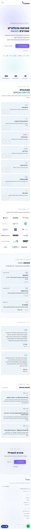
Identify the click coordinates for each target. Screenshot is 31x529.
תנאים (18, 527)
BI (3, 55)
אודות (28, 500)
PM (10, 55)
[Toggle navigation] (2, 2)
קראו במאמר (19, 310)
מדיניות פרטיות (26, 511)
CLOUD (14, 55)
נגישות (28, 518)
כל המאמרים (5, 387)
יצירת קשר (27, 505)
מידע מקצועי (27, 502)
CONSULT (20, 55)
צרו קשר (9, 462)
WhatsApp (15, 467)
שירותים (28, 498)
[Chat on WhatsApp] (28, 526)
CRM (7, 55)
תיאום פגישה (25, 491)
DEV (27, 55)
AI (24, 55)
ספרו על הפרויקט (8, 46)
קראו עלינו (25, 51)
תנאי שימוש (27, 516)
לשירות (26, 282)
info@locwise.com (24, 489)
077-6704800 (6, 486)
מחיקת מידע (27, 513)
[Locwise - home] (26, 3)
